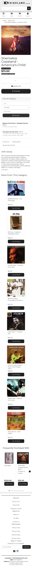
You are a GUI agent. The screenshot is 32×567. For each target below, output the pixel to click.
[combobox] (14, 8)
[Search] (29, 8)
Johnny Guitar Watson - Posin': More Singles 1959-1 (15, 366)
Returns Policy (16, 535)
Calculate (16, 115)
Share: (3, 68)
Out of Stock (23, 484)
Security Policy (16, 538)
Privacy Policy (16, 531)
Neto (22, 564)
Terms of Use (16, 527)
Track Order (16, 505)
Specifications (16, 142)
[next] (30, 471)
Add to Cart (9, 484)
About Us (16, 514)
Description (6, 142)
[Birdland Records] (16, 2)
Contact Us (16, 522)
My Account (16, 501)
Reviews (5, 145)
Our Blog (16, 518)
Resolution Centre (16, 508)
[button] (13, 453)
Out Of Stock (16, 208)
